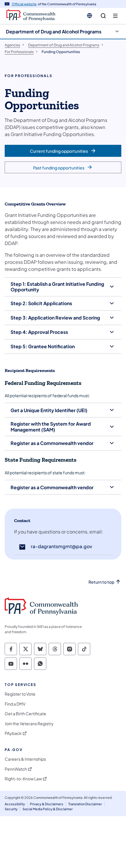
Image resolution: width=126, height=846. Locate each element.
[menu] (115, 16)
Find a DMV (15, 703)
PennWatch (16, 769)
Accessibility (15, 804)
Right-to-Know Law (23, 778)
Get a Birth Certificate (25, 713)
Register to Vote (20, 694)
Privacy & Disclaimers (46, 804)
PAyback (13, 733)
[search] (103, 16)
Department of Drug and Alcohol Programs (53, 31)
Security (11, 809)
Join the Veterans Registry (29, 723)
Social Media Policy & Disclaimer (48, 809)
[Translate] (89, 15)
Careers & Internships (25, 759)
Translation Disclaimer (85, 804)
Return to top (101, 582)
